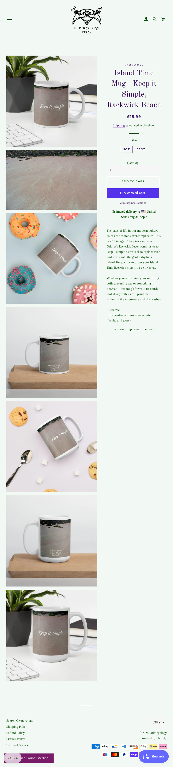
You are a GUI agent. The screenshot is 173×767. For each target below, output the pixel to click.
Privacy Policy (15, 739)
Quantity (133, 163)
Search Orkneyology (19, 720)
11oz (126, 149)
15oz (141, 149)
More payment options (132, 202)
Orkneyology (158, 733)
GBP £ (157, 722)
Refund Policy (15, 733)
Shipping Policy (16, 727)
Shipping (119, 125)
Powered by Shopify (154, 738)
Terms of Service (17, 745)
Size (134, 140)
